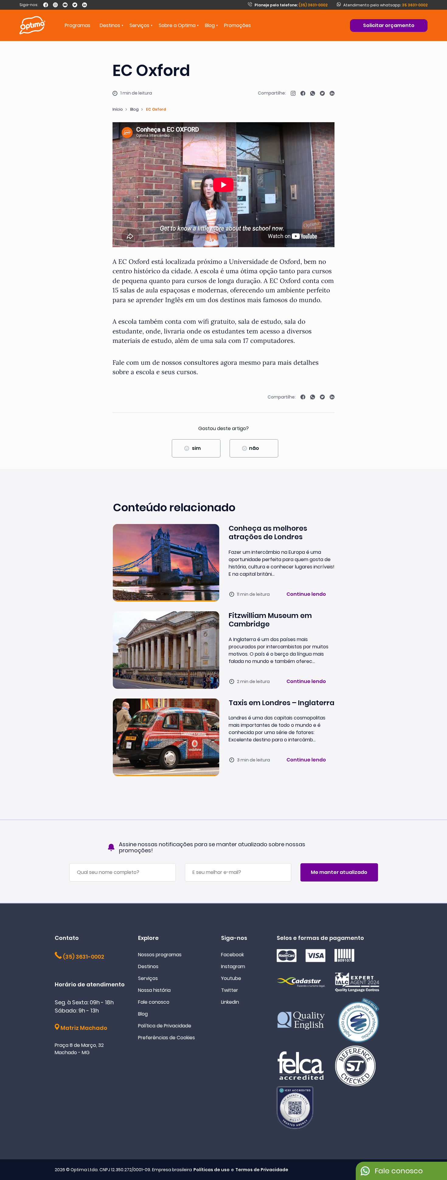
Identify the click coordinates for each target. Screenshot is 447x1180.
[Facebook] (45, 4)
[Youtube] (65, 4)
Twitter (229, 990)
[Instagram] (55, 4)
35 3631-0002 (415, 5)
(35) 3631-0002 (291, 5)
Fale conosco (153, 1002)
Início (118, 109)
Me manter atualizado (339, 872)
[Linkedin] (84, 4)
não (254, 448)
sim (196, 448)
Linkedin (230, 1002)
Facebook (232, 954)
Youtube (231, 978)
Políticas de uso (211, 1170)
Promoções (237, 25)
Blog (210, 25)
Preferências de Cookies (166, 1037)
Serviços (148, 978)
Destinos (148, 966)
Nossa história (154, 990)
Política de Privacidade (164, 1025)
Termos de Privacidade (261, 1170)
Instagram (233, 966)
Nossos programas (160, 954)
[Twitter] (74, 4)
